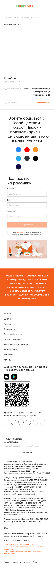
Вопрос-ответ (11, 349)
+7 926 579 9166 (41, 519)
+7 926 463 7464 (33, 521)
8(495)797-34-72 (20, 491)
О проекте (9, 329)
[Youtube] (27, 149)
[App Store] (6, 377)
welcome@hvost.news (13, 514)
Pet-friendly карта (13, 334)
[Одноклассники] (35, 149)
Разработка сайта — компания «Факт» (21, 562)
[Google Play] (14, 377)
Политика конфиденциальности (18, 544)
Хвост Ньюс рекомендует (17, 344)
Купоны (7, 324)
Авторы (7, 360)
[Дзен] (27, 158)
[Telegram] (18, 158)
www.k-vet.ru (43, 102)
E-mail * (10, 189)
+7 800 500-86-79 (21, 512)
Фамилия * (11, 211)
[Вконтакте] (18, 149)
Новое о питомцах (13, 339)
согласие (20, 233)
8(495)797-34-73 (36, 491)
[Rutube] (18, 166)
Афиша (7, 313)
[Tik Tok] (35, 158)
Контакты (9, 354)
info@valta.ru (28, 494)
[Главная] (24, 6)
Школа (7, 319)
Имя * (9, 200)
